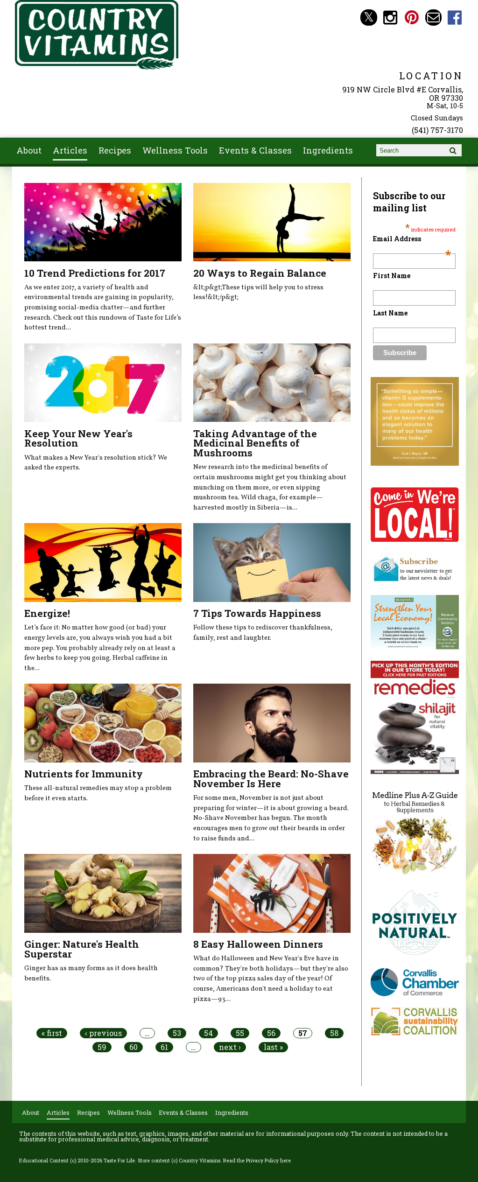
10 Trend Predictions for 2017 (94, 273)
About (29, 150)
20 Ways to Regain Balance (259, 273)
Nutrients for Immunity (83, 773)
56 (271, 1033)
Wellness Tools (175, 150)
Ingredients (328, 150)
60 (133, 1047)
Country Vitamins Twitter (368, 17)
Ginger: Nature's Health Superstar (81, 948)
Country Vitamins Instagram (390, 17)
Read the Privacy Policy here (257, 1160)
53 (177, 1033)
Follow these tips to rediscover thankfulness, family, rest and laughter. (262, 633)
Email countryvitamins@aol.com (433, 17)
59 (102, 1047)
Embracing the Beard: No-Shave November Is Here (271, 778)
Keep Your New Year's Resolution (78, 438)
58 (334, 1033)
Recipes (114, 150)
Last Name (390, 312)
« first (52, 1033)
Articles (70, 150)
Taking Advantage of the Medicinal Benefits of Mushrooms (255, 443)
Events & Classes (255, 150)
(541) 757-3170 (437, 130)
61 (164, 1047)
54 (208, 1033)
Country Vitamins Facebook (455, 17)
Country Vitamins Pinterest (412, 17)
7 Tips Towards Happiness (257, 613)
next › (230, 1047)
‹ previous (103, 1033)
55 (240, 1033)
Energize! (47, 613)
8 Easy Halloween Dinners (258, 944)
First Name (391, 275)
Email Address (411, 238)
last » (273, 1047)
